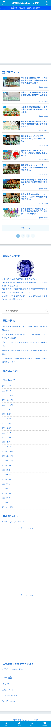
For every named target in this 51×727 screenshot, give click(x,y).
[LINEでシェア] (31, 649)
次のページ (25, 228)
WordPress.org (8, 701)
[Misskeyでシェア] (31, 643)
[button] (47, 310)
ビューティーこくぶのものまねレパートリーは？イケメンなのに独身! (24, 336)
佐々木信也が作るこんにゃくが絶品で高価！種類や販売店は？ (24, 328)
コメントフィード (10, 695)
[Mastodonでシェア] (19, 643)
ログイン (6, 684)
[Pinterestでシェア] (42, 649)
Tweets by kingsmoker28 (13, 521)
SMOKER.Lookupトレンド (25, 2)
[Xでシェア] (8, 643)
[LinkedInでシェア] (19, 655)
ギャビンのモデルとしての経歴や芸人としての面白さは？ (24, 344)
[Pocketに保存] (19, 649)
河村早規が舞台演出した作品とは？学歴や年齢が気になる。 (24, 352)
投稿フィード (8, 689)
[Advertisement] (25, 38)
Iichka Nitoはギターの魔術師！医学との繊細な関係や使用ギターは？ (24, 360)
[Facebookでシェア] (42, 643)
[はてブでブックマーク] (8, 649)
